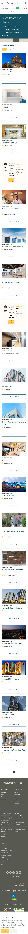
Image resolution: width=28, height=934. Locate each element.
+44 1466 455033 (11, 174)
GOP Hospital (7, 386)
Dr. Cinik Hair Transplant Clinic (13, 247)
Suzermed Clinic (5, 822)
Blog (2, 796)
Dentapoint (3, 836)
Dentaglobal (4, 834)
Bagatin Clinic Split (9, 71)
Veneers (16, 820)
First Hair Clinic (7, 351)
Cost (10, 40)
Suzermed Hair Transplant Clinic (14, 750)
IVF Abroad (17, 824)
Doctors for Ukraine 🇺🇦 (6, 815)
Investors (16, 801)
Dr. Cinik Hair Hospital (6, 818)
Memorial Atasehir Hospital (12, 608)
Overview (4, 40)
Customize (22, 931)
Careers (16, 796)
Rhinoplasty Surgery (19, 822)
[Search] (26, 3)
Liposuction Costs (5, 859)
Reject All (13, 931)
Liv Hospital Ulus (8, 496)
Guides (2, 794)
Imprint (16, 805)
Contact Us (4, 799)
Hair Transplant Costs (6, 850)
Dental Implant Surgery (20, 827)
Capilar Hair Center (9, 107)
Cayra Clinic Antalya (9, 143)
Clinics (16, 40)
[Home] (2, 11)
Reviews (13, 8)
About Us (16, 792)
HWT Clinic (6, 460)
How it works (5, 8)
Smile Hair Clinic (8, 714)
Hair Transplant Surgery (20, 817)
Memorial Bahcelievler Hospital (13, 643)
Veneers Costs (4, 848)
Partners (16, 803)
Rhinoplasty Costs (5, 852)
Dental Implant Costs (6, 846)
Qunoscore (17, 794)
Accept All (5, 931)
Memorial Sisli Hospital (10, 679)
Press (15, 799)
